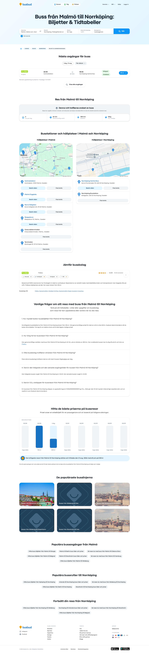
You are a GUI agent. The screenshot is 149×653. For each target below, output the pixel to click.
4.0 (44, 276)
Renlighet (52, 276)
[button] (40, 31)
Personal (27, 276)
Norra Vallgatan (30, 205)
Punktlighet (39, 276)
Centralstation (30, 181)
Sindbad (51, 291)
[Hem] (21, 49)
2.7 (66, 276)
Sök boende (26, 36)
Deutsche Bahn (43, 291)
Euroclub (74, 291)
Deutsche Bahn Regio (65, 291)
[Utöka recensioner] (126, 275)
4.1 (31, 276)
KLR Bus (56, 291)
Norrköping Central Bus (90, 181)
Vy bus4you (80, 291)
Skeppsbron (29, 217)
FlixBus (40, 273)
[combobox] (29, 31)
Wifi (63, 276)
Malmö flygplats (31, 194)
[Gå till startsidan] (25, 4)
